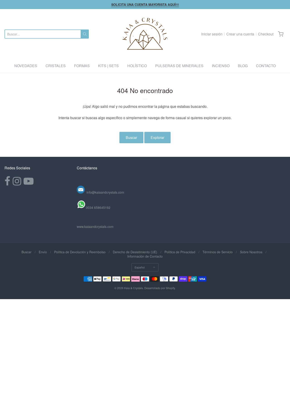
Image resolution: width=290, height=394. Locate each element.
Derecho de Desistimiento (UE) (135, 252)
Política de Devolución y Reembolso (80, 252)
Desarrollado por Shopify (159, 288)
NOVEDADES (25, 65)
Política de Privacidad (179, 252)
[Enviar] (85, 34)
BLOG (243, 65)
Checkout (265, 34)
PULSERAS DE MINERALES (179, 65)
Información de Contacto (145, 256)
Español (140, 267)
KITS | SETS (108, 65)
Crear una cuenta (240, 34)
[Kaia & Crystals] (145, 34)
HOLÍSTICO (137, 65)
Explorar (157, 137)
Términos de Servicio (218, 252)
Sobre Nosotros (251, 252)
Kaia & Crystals (133, 288)
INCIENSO (221, 65)
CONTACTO (266, 65)
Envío (43, 252)
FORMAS (82, 65)
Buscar (131, 137)
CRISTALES (56, 65)
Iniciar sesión (211, 34)
